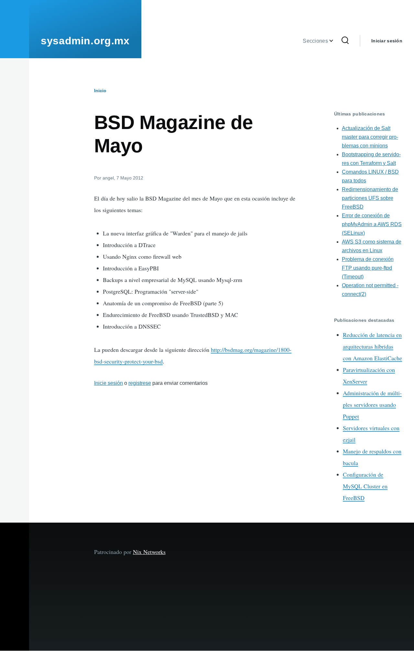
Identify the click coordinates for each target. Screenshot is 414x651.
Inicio (100, 90)
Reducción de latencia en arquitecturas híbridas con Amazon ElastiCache (372, 346)
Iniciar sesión (386, 40)
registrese (139, 383)
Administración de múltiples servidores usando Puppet (372, 404)
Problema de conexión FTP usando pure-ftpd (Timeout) (368, 267)
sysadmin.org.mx (85, 41)
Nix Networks (149, 552)
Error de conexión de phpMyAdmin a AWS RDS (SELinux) (372, 224)
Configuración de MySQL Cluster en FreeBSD (365, 486)
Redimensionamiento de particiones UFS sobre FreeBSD (370, 198)
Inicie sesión (108, 383)
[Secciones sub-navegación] (335, 41)
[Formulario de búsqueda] (345, 40)
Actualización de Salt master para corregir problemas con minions (370, 136)
